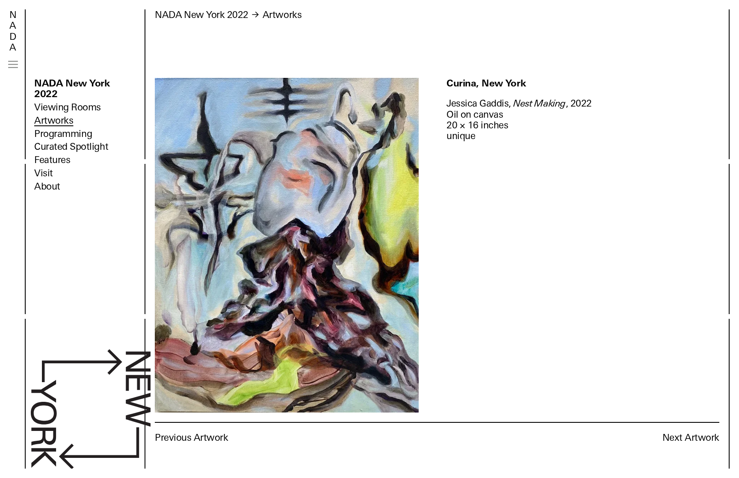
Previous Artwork (191, 437)
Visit (43, 173)
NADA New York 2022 (72, 88)
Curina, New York (486, 83)
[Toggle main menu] (13, 64)
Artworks (53, 120)
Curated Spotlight (71, 146)
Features (52, 159)
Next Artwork (690, 437)
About (47, 186)
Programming (63, 133)
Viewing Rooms (67, 107)
